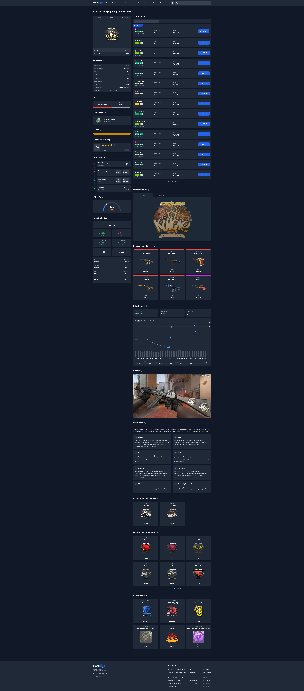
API (190, 669)
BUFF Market (140, 111)
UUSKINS (139, 40)
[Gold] (112, 134)
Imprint (191, 686)
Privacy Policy (193, 680)
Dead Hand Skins (172, 686)
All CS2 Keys (206, 677)
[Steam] (106, 673)
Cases (139, 3)
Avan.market (140, 71)
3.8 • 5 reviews (138, 55)
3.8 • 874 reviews (139, 85)
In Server (112, 17)
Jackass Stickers (172, 675)
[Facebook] (100, 673)
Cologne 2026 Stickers (174, 680)
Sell (172, 21)
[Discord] (94, 673)
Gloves (133, 3)
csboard (139, 61)
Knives (127, 3)
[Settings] (172, 3)
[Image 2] (173, 416)
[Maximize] (209, 199)
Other (161, 3)
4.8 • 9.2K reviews (139, 136)
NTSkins (139, 101)
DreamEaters (125, 72)
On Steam (126, 17)
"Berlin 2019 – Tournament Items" (119, 91)
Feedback (192, 672)
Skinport (139, 162)
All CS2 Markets (207, 683)
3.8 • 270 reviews (139, 126)
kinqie (127, 75)
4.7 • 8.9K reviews (139, 33)
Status (191, 675)
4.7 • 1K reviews (139, 116)
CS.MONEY (140, 29)
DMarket (139, 152)
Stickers (155, 3)
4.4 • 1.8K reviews (139, 75)
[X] (97, 673)
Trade (198, 21)
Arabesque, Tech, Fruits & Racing (177, 672)
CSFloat (139, 132)
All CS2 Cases (206, 675)
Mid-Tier (114, 3)
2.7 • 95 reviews (139, 95)
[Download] (136, 415)
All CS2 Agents (206, 680)
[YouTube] (103, 673)
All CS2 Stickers (207, 672)
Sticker (127, 65)
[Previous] (136, 395)
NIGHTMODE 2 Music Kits (174, 683)
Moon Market (141, 121)
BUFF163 (139, 91)
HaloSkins (140, 172)
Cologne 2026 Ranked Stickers (176, 669)
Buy (146, 21)
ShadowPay (140, 81)
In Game (98, 17)
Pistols (107, 3)
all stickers (177, 652)
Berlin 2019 (126, 68)
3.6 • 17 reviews (139, 106)
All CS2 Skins (206, 669)
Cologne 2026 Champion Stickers (177, 677)
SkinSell (139, 51)
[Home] (99, 3)
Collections (147, 3)
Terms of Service (194, 677)
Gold (128, 78)
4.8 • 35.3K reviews (139, 166)
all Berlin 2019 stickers (177, 589)
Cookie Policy (193, 683)
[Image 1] (171, 416)
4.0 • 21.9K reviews (139, 156)
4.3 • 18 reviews (139, 65)
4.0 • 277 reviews (139, 177)
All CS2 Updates (207, 686)
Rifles (121, 3)
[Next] (208, 395)
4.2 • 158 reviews (139, 45)
